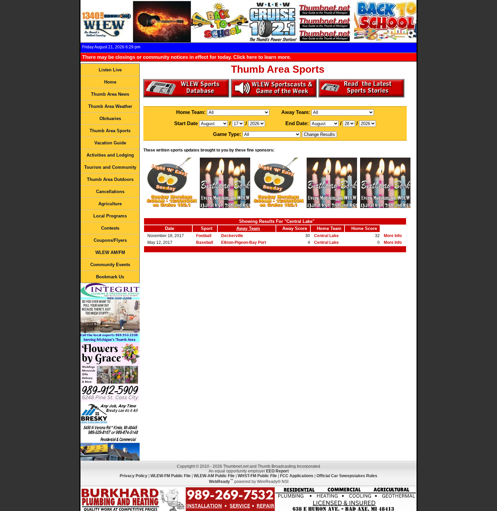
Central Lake (326, 235)
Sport (206, 228)
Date (169, 228)
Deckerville (232, 235)
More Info (393, 235)
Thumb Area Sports (110, 130)
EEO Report (277, 471)
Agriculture (110, 203)
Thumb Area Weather (110, 106)
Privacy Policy (133, 475)
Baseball (204, 242)
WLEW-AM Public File (214, 475)
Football (203, 235)
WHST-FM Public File (257, 475)
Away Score (294, 228)
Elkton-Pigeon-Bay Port (243, 242)
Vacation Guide (110, 142)
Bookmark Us (110, 276)
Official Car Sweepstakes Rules (346, 475)
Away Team (248, 228)
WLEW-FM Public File (170, 475)
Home (110, 82)
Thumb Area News (110, 94)
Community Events (110, 264)
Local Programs (110, 215)
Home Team (329, 228)
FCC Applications (296, 475)
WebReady (219, 481)
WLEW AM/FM (110, 252)
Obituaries (110, 118)
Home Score (364, 228)
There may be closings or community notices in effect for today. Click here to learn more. (186, 57)
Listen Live (110, 69)
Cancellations (110, 191)
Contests (110, 228)
